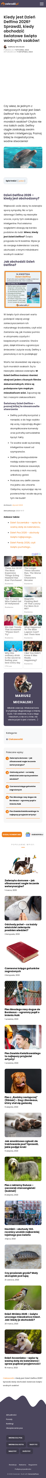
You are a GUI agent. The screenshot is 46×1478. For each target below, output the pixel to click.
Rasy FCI (33, 1444)
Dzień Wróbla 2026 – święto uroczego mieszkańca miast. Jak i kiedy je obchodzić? (22, 1317)
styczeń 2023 (17, 505)
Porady (9, 1419)
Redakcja (13, 1465)
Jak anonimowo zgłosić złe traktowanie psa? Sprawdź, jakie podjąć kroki (22, 1144)
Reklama (22, 1465)
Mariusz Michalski (16, 47)
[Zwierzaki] (9, 3)
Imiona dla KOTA (16, 1444)
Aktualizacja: (18, 52)
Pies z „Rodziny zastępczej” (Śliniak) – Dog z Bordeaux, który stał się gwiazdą (21, 1100)
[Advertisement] (23, 79)
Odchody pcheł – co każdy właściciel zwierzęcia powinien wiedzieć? (24, 775)
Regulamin (33, 1465)
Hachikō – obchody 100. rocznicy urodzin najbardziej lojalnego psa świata (22, 1232)
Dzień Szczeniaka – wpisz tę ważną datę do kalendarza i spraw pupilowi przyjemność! (23, 1361)
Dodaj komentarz (12, 834)
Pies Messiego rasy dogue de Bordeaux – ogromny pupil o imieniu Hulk (23, 800)
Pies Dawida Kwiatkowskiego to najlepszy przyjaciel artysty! (23, 1056)
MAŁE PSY (13, 1451)
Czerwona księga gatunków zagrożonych (22, 970)
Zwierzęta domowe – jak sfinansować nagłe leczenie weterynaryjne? (23, 761)
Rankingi (9, 1423)
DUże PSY (27, 1451)
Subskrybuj (37, 834)
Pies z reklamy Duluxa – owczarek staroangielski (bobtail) (20, 1188)
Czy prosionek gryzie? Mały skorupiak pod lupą (21, 1274)
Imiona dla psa (15, 1438)
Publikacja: (16, 50)
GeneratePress (33, 1474)
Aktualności (11, 1415)
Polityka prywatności (23, 1469)
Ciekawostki (15, 739)
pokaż (21, 181)
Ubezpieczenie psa (14, 1428)
